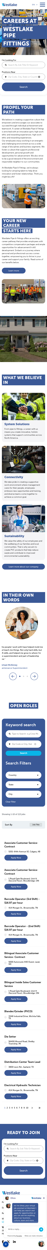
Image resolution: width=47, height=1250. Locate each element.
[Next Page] (32, 1108)
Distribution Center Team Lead (22, 1062)
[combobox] (23, 77)
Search (24, 87)
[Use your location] (40, 77)
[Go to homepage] (11, 1193)
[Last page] (39, 1108)
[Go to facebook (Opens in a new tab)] (3, 1242)
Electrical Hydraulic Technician (22, 1085)
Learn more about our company (23, 567)
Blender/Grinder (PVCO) (18, 1011)
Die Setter (10, 1036)
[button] (23, 775)
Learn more (13, 271)
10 (27, 1108)
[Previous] (13, 676)
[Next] (34, 676)
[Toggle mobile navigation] (42, 5)
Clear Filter (11, 802)
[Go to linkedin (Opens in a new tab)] (14, 1242)
